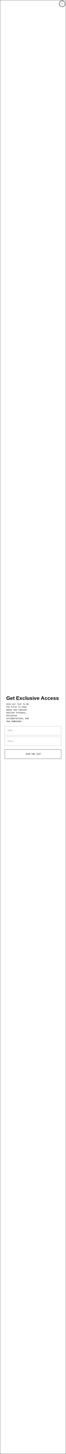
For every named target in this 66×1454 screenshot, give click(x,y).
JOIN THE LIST (33, 754)
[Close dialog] (62, 4)
